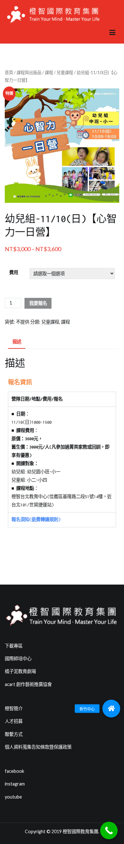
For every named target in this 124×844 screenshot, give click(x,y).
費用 (13, 272)
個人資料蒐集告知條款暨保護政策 (38, 747)
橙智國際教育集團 (80, 831)
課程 (49, 72)
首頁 (9, 72)
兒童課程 (65, 72)
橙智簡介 (14, 708)
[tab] (17, 342)
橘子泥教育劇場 (20, 671)
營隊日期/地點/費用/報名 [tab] (37, 399)
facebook (14, 771)
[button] (111, 708)
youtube (13, 796)
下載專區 (14, 645)
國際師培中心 (18, 658)
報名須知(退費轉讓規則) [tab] (35, 519)
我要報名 (38, 303)
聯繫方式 (14, 734)
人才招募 (14, 721)
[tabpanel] (62, 459)
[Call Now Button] (109, 830)
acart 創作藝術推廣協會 (28, 684)
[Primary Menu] (112, 33)
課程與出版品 (29, 72)
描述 (16, 341)
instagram (15, 783)
